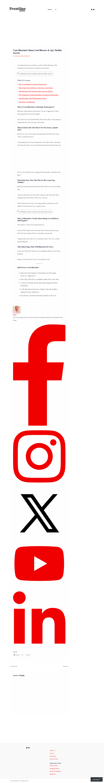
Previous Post (13, 666)
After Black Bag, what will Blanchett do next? (32, 98)
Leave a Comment (16, 56)
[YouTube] (93, 9)
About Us (52, 750)
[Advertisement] (39, 35)
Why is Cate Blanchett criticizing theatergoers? (33, 84)
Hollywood (23, 56)
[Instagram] (39, 486)
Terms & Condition (55, 771)
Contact (52, 753)
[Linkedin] (39, 647)
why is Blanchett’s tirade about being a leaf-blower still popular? (39, 95)
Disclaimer (53, 756)
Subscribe (95, 779)
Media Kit (53, 774)
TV (55, 9)
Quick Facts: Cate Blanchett (27, 102)
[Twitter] (39, 539)
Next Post (66, 666)
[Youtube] (39, 586)
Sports (50, 9)
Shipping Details (54, 768)
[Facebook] (91, 9)
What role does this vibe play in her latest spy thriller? (36, 91)
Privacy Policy (54, 759)
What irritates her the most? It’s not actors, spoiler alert (36, 88)
